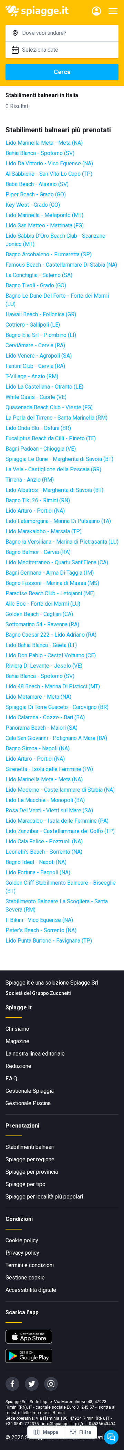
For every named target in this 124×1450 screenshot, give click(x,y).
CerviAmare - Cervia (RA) (35, 345)
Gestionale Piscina (28, 1103)
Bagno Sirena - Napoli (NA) (38, 748)
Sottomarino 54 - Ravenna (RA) (42, 624)
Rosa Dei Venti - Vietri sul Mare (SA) (49, 810)
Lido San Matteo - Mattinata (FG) (45, 225)
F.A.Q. (12, 1078)
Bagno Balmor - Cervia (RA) (38, 552)
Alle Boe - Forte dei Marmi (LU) (43, 603)
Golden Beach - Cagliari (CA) (39, 614)
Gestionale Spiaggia (30, 1091)
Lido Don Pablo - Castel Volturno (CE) (51, 655)
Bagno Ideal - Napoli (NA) (36, 862)
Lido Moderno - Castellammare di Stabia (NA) (60, 789)
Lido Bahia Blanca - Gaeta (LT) (41, 645)
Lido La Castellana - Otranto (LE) (44, 386)
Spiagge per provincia (32, 1172)
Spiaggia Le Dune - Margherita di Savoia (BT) (59, 459)
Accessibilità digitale (31, 1290)
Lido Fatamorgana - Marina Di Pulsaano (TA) (58, 521)
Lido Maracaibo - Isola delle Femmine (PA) (57, 820)
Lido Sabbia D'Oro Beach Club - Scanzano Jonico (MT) (55, 240)
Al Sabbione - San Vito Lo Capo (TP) (49, 174)
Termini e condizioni (30, 1265)
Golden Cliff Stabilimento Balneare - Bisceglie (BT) (61, 887)
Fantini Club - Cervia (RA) (35, 366)
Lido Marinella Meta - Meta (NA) (44, 143)
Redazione (18, 1066)
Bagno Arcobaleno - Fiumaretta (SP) (49, 254)
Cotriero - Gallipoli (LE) (33, 324)
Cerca (62, 71)
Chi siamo (17, 1029)
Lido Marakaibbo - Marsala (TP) (44, 531)
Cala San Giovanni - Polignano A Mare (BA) (56, 738)
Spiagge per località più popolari (44, 1196)
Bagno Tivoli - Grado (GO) (36, 285)
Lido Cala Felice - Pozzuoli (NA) (44, 841)
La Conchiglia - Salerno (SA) (39, 275)
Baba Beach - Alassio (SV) (37, 184)
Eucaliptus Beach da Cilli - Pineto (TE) (51, 438)
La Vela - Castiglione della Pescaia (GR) (53, 469)
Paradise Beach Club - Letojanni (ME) (50, 593)
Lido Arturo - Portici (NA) (35, 510)
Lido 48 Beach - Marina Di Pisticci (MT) (53, 686)
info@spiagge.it (57, 1423)
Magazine (17, 1041)
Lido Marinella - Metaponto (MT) (44, 215)
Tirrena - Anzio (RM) (30, 479)
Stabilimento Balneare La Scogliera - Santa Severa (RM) (57, 905)
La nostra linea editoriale (35, 1053)
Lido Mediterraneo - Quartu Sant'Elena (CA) (57, 562)
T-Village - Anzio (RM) (32, 376)
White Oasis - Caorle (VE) (36, 397)
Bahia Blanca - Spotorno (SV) (40, 153)
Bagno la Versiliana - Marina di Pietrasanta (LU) (62, 541)
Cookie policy (22, 1240)
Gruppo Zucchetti (51, 993)
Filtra (85, 1432)
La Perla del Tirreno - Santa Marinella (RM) (56, 417)
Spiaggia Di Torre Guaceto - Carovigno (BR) (57, 707)
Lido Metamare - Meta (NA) (38, 696)
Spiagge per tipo (25, 1184)
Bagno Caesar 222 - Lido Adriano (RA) (51, 634)
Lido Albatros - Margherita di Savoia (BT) (54, 490)
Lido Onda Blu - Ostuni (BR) (38, 428)
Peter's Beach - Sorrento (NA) (41, 930)
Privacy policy (22, 1253)
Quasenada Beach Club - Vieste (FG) (49, 407)
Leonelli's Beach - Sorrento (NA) (44, 852)
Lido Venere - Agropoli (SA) (39, 355)
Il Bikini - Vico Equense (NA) (39, 920)
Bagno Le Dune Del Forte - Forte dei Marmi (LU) (57, 299)
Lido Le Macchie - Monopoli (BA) (45, 800)
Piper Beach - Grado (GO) (36, 194)
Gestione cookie (25, 1277)
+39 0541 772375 (22, 1423)
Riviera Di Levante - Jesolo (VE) (44, 665)
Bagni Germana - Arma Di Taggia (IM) (50, 572)
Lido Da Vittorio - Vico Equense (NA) (49, 163)
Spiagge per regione (30, 1159)
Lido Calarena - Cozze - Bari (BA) (45, 717)
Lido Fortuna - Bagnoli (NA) (38, 872)
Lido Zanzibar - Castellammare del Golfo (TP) (60, 831)
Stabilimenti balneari (30, 1147)
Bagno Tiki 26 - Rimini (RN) (38, 500)
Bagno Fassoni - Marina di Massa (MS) (52, 583)
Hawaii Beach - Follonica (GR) (41, 314)
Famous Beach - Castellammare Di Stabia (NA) (61, 264)
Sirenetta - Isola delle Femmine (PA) (49, 769)
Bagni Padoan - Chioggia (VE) (41, 448)
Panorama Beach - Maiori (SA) (42, 727)
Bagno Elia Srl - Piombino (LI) (41, 335)
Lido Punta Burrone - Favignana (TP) (49, 940)
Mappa (50, 1432)
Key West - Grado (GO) (33, 205)
